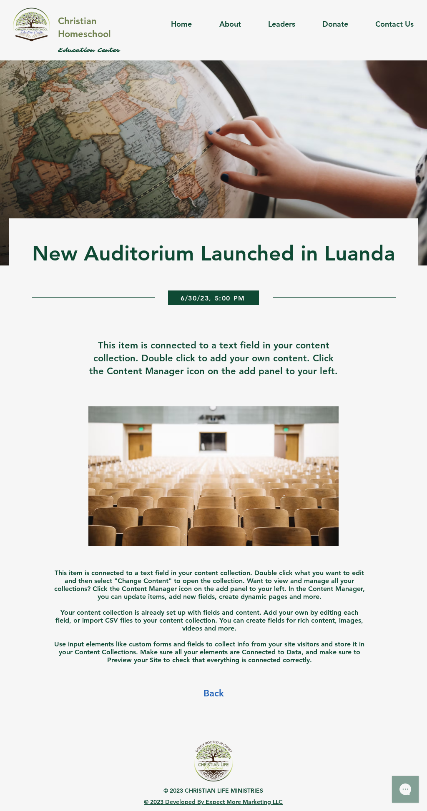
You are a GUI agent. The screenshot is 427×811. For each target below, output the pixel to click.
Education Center (89, 50)
